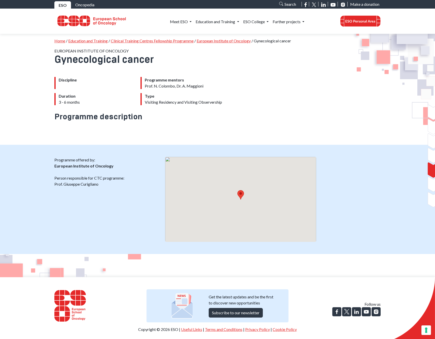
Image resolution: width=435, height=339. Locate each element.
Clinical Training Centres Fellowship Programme (152, 40)
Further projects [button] (287, 21)
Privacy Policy (257, 329)
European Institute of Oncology (224, 40)
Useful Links (191, 329)
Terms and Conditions (223, 329)
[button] (360, 21)
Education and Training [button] (216, 21)
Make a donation (364, 4)
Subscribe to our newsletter (236, 312)
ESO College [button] (254, 21)
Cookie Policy (285, 329)
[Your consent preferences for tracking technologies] (426, 330)
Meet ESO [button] (179, 21)
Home (59, 40)
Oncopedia (84, 4)
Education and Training (88, 40)
